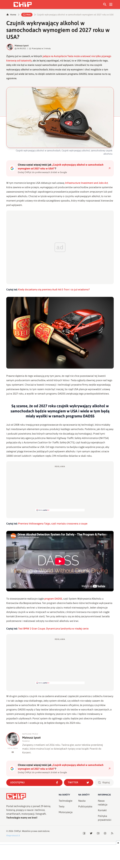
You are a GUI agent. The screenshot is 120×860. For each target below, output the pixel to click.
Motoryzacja (65, 812)
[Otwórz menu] (111, 4)
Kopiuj (106, 782)
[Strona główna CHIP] (22, 4)
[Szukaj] (104, 4)
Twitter (73, 782)
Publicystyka (85, 806)
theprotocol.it (13, 835)
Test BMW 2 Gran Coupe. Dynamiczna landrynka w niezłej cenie (53, 628)
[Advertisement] (60, 488)
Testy (61, 806)
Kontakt (102, 810)
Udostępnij (17, 782)
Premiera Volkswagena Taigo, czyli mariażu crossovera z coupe (52, 523)
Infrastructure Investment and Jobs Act (86, 182)
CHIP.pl (17, 831)
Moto (28, 14)
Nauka (81, 800)
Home (13, 14)
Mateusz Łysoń (22, 45)
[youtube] (12, 752)
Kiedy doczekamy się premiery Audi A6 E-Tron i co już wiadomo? (54, 289)
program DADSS (53, 598)
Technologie (65, 800)
